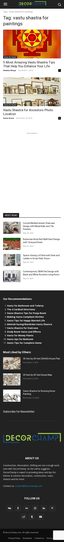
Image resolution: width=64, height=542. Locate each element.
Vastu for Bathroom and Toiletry (25, 305)
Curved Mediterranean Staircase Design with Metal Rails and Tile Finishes (39, 226)
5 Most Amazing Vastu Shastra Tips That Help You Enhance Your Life (29, 64)
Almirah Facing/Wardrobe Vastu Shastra (29, 324)
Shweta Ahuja (9, 70)
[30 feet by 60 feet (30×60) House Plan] (12, 363)
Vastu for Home (10, 57)
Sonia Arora (8, 118)
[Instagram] (35, 508)
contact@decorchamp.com (28, 485)
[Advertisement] (32, 167)
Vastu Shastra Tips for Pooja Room (26, 313)
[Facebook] (18, 508)
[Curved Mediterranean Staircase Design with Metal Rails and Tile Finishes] (12, 228)
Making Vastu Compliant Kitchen (25, 316)
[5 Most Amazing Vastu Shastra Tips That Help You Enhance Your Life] (32, 44)
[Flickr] (26, 508)
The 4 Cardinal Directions (21, 309)
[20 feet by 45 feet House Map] (12, 379)
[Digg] (9, 508)
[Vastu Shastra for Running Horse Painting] (12, 396)
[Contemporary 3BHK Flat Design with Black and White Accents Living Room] (12, 276)
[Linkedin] (44, 508)
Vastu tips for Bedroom (20, 339)
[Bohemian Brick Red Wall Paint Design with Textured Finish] (12, 244)
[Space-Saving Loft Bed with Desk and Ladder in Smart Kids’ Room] (12, 260)
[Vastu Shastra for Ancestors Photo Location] (32, 91)
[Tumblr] (32, 517)
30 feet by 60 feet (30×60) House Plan (41, 358)
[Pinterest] (52, 508)
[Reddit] (23, 517)
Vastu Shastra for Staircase (22, 328)
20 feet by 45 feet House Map (37, 375)
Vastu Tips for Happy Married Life (26, 320)
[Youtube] (40, 517)
